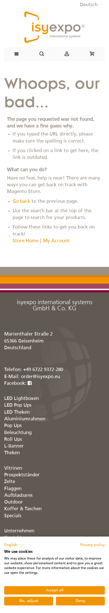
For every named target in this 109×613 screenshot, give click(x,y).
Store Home (26, 241)
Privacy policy (92, 545)
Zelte (9, 481)
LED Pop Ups (18, 405)
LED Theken (17, 412)
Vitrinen (13, 468)
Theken (12, 453)
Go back (21, 201)
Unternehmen (19, 531)
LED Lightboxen (21, 398)
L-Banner (14, 446)
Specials (13, 516)
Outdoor (13, 502)
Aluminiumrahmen (24, 419)
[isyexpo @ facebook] (30, 383)
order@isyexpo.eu (40, 376)
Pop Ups (13, 425)
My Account (56, 241)
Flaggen (13, 488)
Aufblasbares (18, 495)
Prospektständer (22, 475)
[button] (91, 5)
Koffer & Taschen (23, 509)
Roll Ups (13, 439)
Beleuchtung (18, 432)
